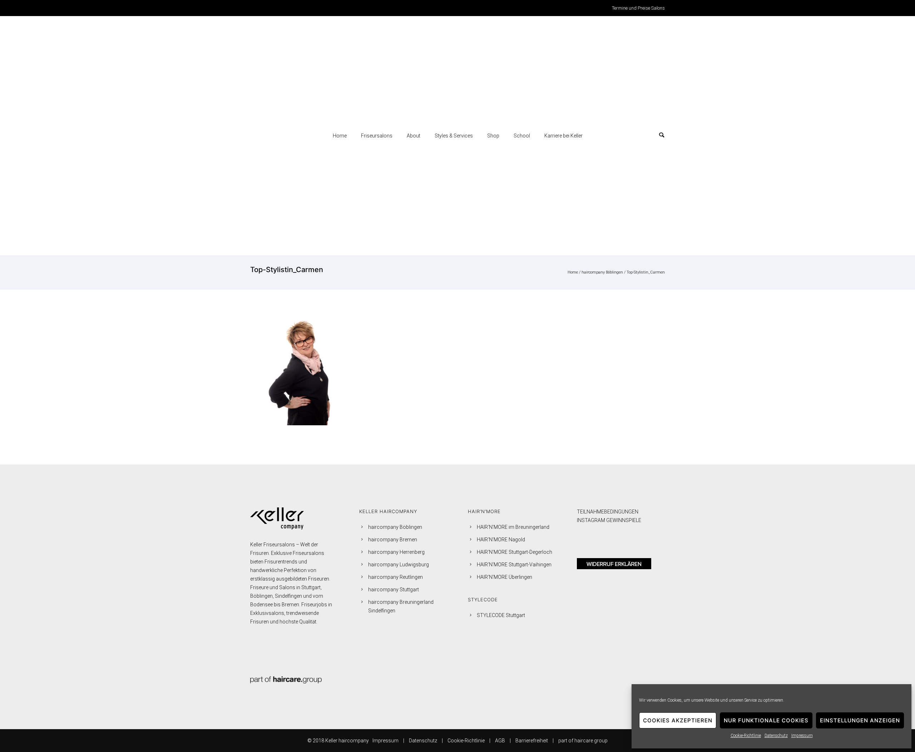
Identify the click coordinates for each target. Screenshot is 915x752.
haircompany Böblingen (602, 272)
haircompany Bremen (392, 539)
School (522, 136)
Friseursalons (376, 136)
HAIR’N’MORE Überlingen (504, 577)
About (413, 136)
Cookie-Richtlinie (746, 735)
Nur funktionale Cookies (766, 720)
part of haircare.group (583, 740)
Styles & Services (454, 136)
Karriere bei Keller (563, 136)
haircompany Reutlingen (395, 577)
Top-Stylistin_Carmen (646, 272)
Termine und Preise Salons (638, 8)
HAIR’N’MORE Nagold (501, 539)
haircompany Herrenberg (396, 552)
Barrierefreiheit (531, 740)
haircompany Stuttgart (393, 589)
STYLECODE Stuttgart (501, 615)
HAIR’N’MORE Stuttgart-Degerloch (514, 552)
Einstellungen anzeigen (860, 720)
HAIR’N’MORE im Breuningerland (513, 527)
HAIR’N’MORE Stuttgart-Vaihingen (514, 564)
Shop (493, 136)
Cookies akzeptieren (677, 720)
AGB (500, 740)
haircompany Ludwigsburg (398, 564)
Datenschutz (776, 735)
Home (340, 136)
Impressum (802, 735)
